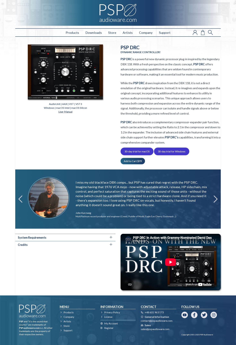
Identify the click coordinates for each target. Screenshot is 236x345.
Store (112, 32)
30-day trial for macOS (137, 151)
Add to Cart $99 (133, 161)
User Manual (65, 111)
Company (146, 32)
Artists (128, 32)
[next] (215, 199)
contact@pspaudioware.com (156, 320)
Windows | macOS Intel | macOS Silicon (65, 107)
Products (72, 32)
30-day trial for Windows (171, 151)
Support (164, 32)
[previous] (20, 199)
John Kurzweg (83, 212)
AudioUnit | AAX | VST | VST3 (65, 103)
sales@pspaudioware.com (155, 329)
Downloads (93, 32)
